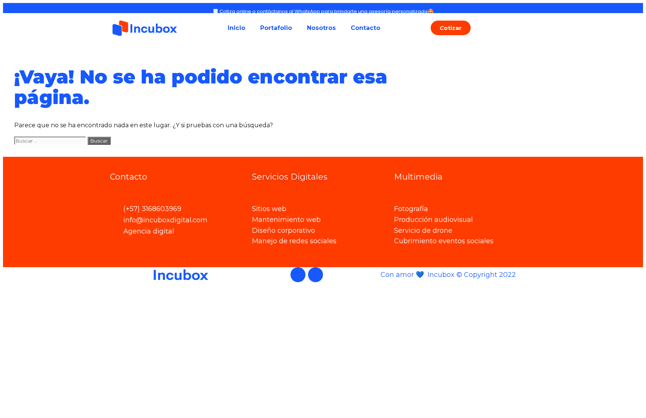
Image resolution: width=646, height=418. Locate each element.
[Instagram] (315, 274)
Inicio (236, 27)
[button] (451, 28)
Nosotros (321, 27)
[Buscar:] (50, 140)
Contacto (365, 27)
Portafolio (276, 27)
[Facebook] (297, 274)
